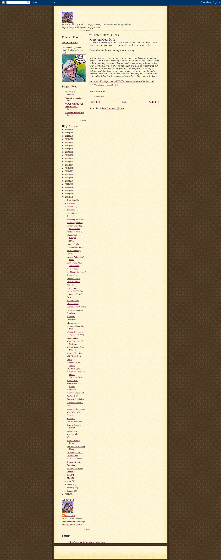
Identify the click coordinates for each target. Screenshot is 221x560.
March (70, 484)
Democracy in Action (75, 452)
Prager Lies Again (74, 369)
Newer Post (94, 102)
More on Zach (72, 269)
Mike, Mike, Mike (74, 412)
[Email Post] (116, 85)
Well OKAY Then (74, 356)
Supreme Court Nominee (76, 307)
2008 (67, 187)
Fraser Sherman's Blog (74, 113)
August (70, 213)
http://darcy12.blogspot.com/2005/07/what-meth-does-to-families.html (121, 81)
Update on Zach (73, 338)
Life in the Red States (75, 247)
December (71, 200)
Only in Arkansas (73, 278)
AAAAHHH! (72, 396)
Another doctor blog (74, 232)
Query (69, 359)
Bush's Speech (72, 431)
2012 (67, 174)
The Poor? (71, 316)
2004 (67, 494)
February (71, 488)
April (69, 481)
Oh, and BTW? (72, 303)
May (69, 478)
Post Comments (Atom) (113, 108)
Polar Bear (71, 313)
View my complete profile (72, 525)
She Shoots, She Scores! (76, 272)
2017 (67, 158)
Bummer (70, 415)
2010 (67, 181)
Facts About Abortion (75, 310)
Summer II (71, 418)
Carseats (70, 254)
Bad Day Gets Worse (75, 468)
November (71, 203)
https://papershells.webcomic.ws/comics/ (86, 542)
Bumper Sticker (73, 300)
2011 (67, 178)
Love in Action (72, 456)
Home (124, 102)
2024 (67, 136)
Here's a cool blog (74, 250)
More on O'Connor (74, 459)
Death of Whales (73, 281)
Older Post (154, 102)
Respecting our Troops (75, 219)
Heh (68, 406)
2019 (67, 152)
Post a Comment (98, 96)
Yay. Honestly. (72, 434)
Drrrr (69, 297)
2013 (67, 171)
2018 (67, 155)
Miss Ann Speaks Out (75, 393)
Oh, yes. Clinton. (73, 323)
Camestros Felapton (73, 98)
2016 (67, 162)
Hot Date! (70, 241)
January (70, 491)
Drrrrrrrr (70, 472)
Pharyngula (70, 92)
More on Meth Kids (74, 353)
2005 (67, 197)
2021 (67, 146)
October (70, 206)
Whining (70, 437)
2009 (67, 184)
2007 (67, 190)
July (69, 216)
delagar (70, 516)
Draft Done (71, 320)
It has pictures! (72, 288)
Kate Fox (70, 285)
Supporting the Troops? (76, 409)
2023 (67, 139)
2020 (67, 149)
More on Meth (72, 380)
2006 (67, 194)
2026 (67, 129)
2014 (67, 168)
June (69, 475)
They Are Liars (72, 275)
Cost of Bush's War (74, 422)
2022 (67, 142)
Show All (83, 120)
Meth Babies (72, 390)
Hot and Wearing (73, 244)
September (71, 210)
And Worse (71, 465)
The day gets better (74, 462)
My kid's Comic (69, 42)
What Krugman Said (75, 222)
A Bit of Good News (75, 402)
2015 (67, 165)
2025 (67, 133)
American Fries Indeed (75, 399)
